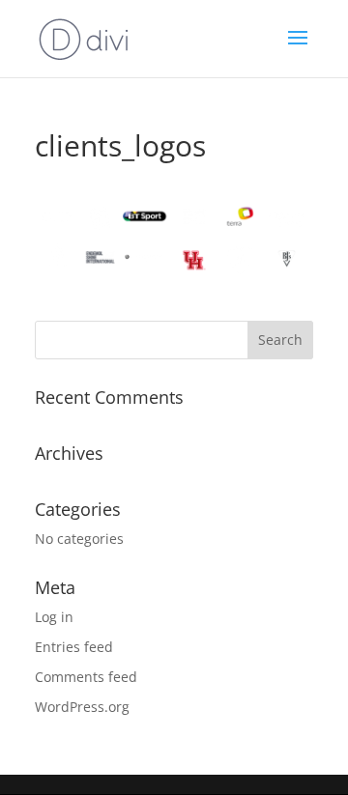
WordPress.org (82, 706)
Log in (54, 617)
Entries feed (74, 647)
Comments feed (86, 676)
